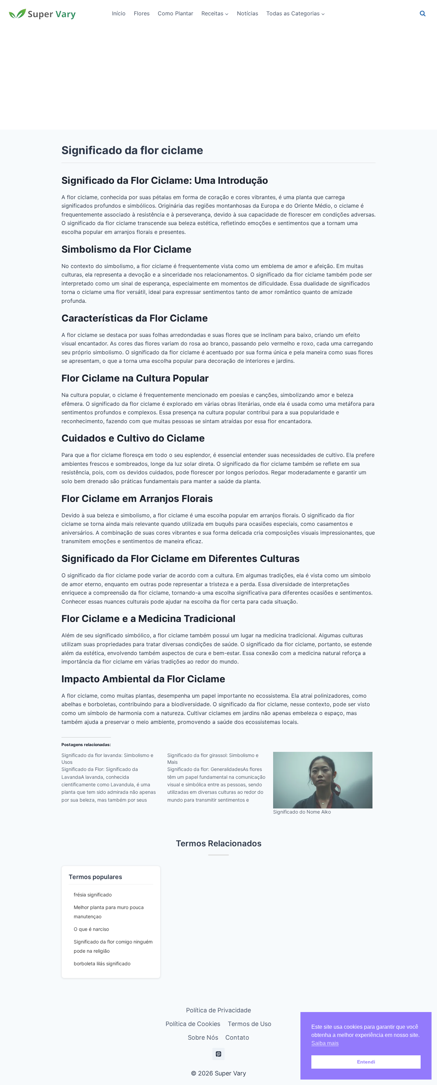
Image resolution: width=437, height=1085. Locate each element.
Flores (142, 13)
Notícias (247, 13)
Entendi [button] (366, 1062)
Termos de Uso (249, 1023)
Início (119, 13)
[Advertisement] (218, 78)
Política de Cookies (193, 1023)
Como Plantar (175, 13)
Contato (237, 1037)
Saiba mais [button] (325, 1043)
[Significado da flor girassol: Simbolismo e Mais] (220, 780)
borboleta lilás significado (102, 963)
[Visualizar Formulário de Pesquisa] (423, 14)
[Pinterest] (218, 1054)
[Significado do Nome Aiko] (322, 780)
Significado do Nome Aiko (302, 812)
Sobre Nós (203, 1037)
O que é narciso (91, 929)
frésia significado (93, 894)
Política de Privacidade (218, 1010)
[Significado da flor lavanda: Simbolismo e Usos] (114, 780)
